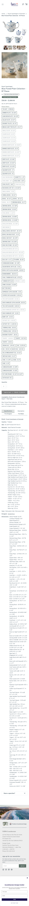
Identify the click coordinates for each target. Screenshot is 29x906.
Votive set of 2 (7, 377)
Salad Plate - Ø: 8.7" (8, 120)
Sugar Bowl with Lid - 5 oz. (11, 266)
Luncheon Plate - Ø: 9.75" (10, 116)
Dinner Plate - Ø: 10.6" (9, 113)
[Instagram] (5, 870)
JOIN (14, 899)
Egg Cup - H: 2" (6, 259)
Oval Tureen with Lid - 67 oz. (11, 277)
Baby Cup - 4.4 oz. (7, 317)
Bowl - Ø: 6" (6, 202)
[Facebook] (3, 870)
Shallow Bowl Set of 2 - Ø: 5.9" (12, 256)
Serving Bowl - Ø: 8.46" (9, 216)
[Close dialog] (27, 878)
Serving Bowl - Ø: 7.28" (9, 206)
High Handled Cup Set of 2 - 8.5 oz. (13, 309)
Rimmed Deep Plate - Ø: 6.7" (10, 155)
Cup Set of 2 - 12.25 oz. (9, 324)
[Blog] (11, 870)
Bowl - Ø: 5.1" (17, 198)
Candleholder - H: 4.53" (9, 370)
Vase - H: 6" (16, 360)
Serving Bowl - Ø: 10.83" (9, 220)
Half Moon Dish (7, 177)
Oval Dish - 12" (7, 181)
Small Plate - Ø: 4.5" (8, 130)
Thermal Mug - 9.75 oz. (9, 331)
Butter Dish (6, 288)
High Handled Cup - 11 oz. (10, 313)
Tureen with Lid (7, 281)
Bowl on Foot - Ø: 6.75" (9, 238)
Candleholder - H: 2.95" (9, 367)
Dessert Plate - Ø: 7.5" (9, 123)
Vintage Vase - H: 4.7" (8, 356)
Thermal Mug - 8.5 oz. (9, 327)
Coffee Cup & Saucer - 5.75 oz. (11, 295)
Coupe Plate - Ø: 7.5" (8, 138)
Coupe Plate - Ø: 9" (8, 134)
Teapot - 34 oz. (7, 342)
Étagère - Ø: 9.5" (19, 259)
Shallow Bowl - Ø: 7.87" (10, 224)
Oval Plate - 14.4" (7, 184)
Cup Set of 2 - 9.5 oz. (8, 320)
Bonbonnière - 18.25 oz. (9, 274)
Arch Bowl (6, 227)
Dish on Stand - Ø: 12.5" (9, 245)
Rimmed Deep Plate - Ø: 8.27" (11, 152)
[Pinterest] (8, 870)
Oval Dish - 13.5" (19, 181)
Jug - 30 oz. (5, 349)
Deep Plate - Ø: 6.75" (8, 166)
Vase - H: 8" (5, 363)
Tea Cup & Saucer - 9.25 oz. (10, 306)
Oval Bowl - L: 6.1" (8, 213)
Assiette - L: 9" (19, 177)
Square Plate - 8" (7, 173)
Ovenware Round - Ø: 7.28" (10, 263)
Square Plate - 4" (7, 170)
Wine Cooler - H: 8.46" (9, 284)
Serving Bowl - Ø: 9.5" (9, 209)
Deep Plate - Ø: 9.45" (8, 159)
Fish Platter (20, 184)
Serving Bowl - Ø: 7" (18, 202)
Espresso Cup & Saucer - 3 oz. (11, 292)
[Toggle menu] (3, 4)
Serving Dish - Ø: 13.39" (9, 241)
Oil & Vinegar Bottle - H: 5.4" (11, 352)
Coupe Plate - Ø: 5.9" (8, 141)
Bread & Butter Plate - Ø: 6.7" (11, 127)
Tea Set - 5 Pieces (7, 109)
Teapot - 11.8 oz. (7, 338)
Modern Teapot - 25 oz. (9, 335)
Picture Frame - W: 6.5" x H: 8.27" (12, 374)
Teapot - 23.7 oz (20, 338)
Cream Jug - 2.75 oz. (8, 345)
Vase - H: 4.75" (6, 360)
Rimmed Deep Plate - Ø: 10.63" (11, 145)
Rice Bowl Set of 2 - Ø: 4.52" (11, 188)
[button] (26, 47)
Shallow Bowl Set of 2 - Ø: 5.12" (12, 252)
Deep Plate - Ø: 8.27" (8, 163)
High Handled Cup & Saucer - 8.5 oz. (13, 302)
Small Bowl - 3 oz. (8, 191)
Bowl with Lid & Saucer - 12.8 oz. (13, 270)
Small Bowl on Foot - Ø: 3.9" (11, 231)
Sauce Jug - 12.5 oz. (18, 349)
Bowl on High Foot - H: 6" (10, 234)
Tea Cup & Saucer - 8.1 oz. (10, 299)
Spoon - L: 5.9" (19, 281)
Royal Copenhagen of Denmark (14, 419)
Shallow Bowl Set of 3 (10, 249)
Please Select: (5, 106)
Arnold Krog (11, 514)
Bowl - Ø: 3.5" (6, 198)
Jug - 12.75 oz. (21, 345)
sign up (22, 866)
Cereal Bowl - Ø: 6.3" (9, 195)
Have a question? (9, 793)
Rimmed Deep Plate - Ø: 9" (10, 148)
